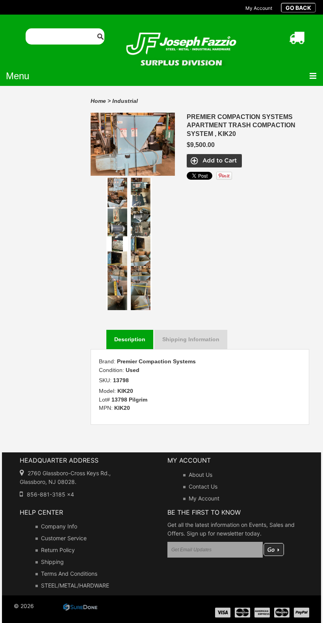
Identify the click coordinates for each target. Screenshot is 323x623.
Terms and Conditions (69, 573)
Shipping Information (190, 339)
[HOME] (181, 37)
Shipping (52, 561)
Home (98, 101)
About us (200, 474)
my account (258, 8)
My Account (204, 498)
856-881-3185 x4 (50, 494)
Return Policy (58, 550)
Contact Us (203, 486)
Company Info (59, 526)
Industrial (125, 101)
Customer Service (64, 538)
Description (129, 339)
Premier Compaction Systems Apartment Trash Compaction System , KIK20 (241, 125)
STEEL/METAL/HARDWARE (75, 585)
